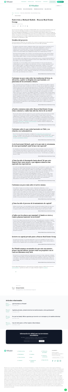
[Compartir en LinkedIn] (27, 26)
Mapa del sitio (45, 360)
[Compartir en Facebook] (23, 26)
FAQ (31, 351)
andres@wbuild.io (15, 267)
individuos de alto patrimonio (31, 121)
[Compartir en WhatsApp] (21, 26)
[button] (38, 1)
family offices (21, 121)
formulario (45, 267)
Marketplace (21, 354)
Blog (31, 357)
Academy (32, 354)
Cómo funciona (21, 357)
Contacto (20, 360)
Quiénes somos (21, 351)
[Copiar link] (17, 26)
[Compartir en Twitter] (25, 26)
